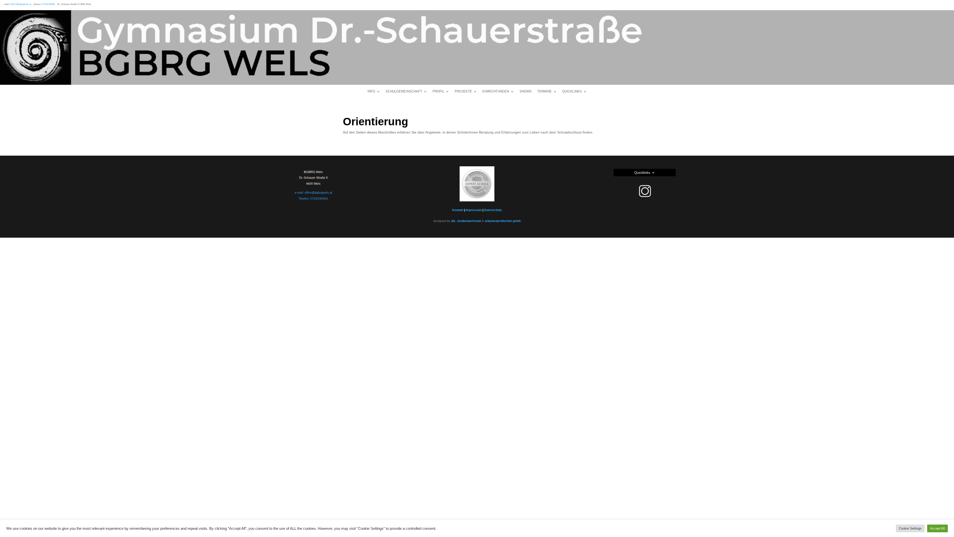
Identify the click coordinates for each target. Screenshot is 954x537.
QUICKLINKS (572, 91)
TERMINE (544, 91)
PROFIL (438, 91)
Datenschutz (493, 210)
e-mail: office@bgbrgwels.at (313, 192)
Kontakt (457, 210)
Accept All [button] (937, 528)
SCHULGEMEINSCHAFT (404, 91)
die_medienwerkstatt (466, 221)
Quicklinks (642, 173)
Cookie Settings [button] (910, 528)
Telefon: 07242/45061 (313, 198)
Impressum (474, 210)
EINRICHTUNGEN (495, 91)
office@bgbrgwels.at (21, 4)
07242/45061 (48, 4)
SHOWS (525, 91)
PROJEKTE (463, 91)
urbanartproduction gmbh (503, 221)
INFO (371, 91)
